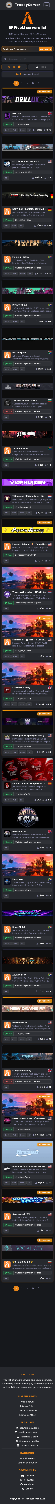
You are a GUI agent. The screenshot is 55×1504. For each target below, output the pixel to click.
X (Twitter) (29, 1479)
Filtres (43, 66)
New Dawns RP (19, 1022)
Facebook (29, 1484)
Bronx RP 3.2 (18, 927)
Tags (15, 66)
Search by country (27, 1462)
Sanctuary (17, 879)
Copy (9, 124)
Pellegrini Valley (20, 257)
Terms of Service (27, 1410)
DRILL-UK (16, 113)
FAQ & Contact (27, 1414)
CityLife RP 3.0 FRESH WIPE (25, 161)
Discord (29, 1475)
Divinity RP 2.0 (19, 305)
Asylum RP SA (19, 975)
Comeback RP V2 (21, 1214)
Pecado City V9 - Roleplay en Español (31, 783)
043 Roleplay (19, 352)
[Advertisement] (27, 1330)
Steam (29, 1488)
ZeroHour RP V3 (20, 448)
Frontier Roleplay (21, 687)
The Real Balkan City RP (24, 400)
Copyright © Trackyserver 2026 (27, 1498)
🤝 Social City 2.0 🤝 (22, 1262)
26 (33, 83)
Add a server (27, 1401)
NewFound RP (19, 831)
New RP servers (27, 1458)
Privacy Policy (27, 1406)
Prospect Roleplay (21, 1070)
